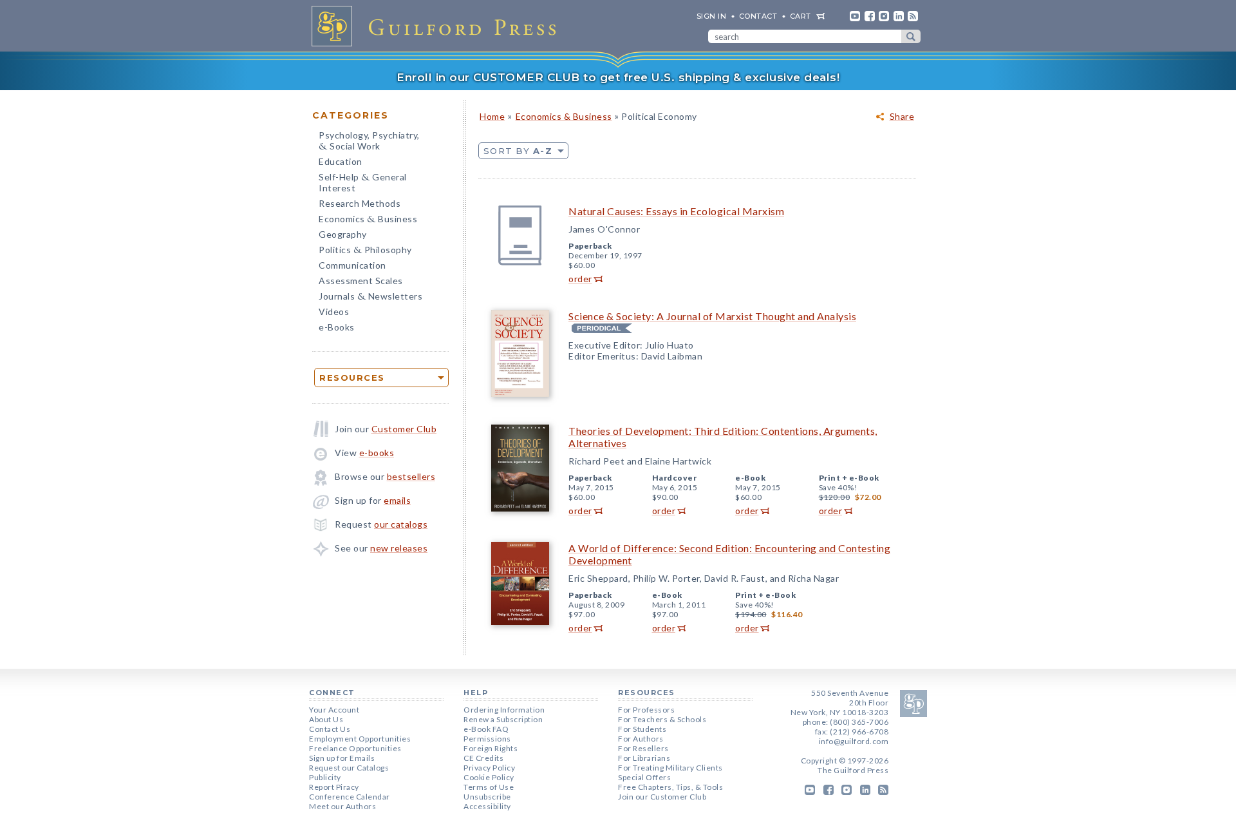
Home (492, 116)
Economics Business (368, 220)
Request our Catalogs (349, 767)
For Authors (641, 738)
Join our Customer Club (662, 796)
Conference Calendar (349, 796)
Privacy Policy (489, 767)
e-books (377, 452)
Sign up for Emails (342, 758)
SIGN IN (712, 16)
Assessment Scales (361, 280)
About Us (326, 719)
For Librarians (644, 758)
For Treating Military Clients (670, 767)
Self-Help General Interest (363, 182)
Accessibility (487, 806)
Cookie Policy (489, 777)
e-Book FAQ (486, 729)
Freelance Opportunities (355, 748)
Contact (758, 16)
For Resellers (643, 748)
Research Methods (359, 203)
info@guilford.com (854, 741)
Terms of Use (489, 787)
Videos (334, 311)
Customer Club (404, 428)
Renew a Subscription (503, 719)
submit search (911, 36)
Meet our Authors (342, 806)
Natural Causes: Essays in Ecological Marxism (676, 211)
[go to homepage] (437, 26)
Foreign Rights (491, 748)
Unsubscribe (487, 796)
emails (397, 500)
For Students (642, 729)
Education (340, 161)
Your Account (334, 709)
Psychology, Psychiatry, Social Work (369, 141)
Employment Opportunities (360, 738)
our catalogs (400, 524)
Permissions (487, 738)
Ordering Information (504, 709)
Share (902, 116)
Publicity (325, 777)
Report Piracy (334, 787)
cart (800, 16)
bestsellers (411, 476)
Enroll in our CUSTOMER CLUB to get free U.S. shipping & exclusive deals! (618, 77)
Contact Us (329, 729)
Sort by (517, 151)
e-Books (337, 326)
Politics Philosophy (365, 251)
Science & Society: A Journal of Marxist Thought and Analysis (712, 316)
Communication (352, 265)
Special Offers (644, 777)
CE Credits (483, 758)
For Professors (646, 709)
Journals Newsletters (370, 297)
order (580, 278)
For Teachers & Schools (662, 719)
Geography (343, 234)
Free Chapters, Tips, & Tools (670, 787)
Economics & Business (564, 116)
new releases (398, 547)
